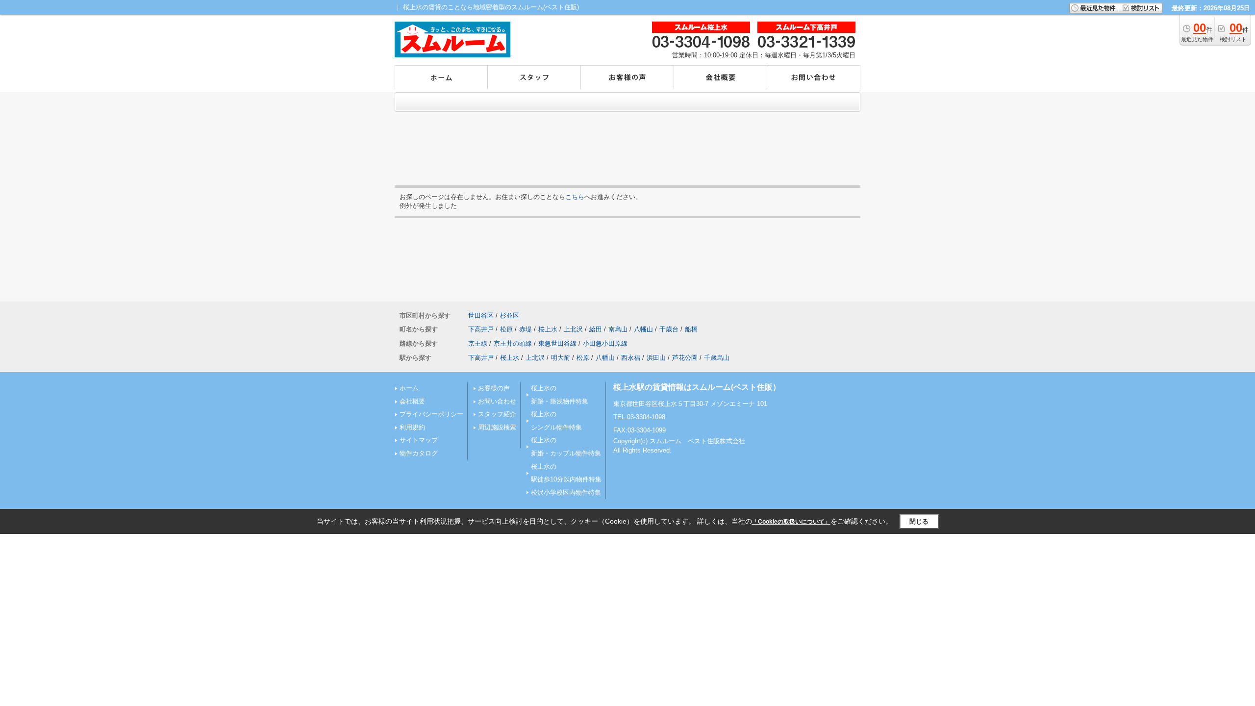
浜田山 (656, 357)
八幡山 (643, 329)
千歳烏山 (716, 357)
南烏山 (618, 329)
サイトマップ (419, 440)
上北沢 (573, 329)
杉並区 (509, 315)
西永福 (630, 357)
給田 (595, 329)
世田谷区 (481, 315)
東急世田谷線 (557, 343)
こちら (574, 197)
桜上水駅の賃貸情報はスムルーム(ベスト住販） (696, 387)
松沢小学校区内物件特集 (566, 492)
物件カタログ (419, 453)
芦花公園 (685, 357)
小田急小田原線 (605, 343)
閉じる (919, 521)
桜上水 (547, 329)
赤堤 (525, 329)
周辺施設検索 (497, 427)
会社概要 (412, 401)
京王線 (477, 343)
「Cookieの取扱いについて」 (791, 521)
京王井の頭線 (513, 343)
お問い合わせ (497, 401)
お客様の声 (494, 388)
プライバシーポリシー (431, 414)
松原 (506, 329)
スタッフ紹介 (497, 414)
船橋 (691, 329)
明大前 (560, 357)
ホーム (409, 388)
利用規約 (412, 427)
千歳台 (668, 329)
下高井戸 (481, 329)
